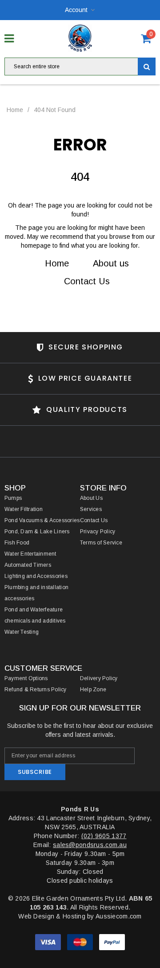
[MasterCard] (81, 943)
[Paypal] (112, 943)
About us (111, 263)
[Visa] (49, 943)
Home (15, 109)
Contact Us (87, 281)
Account (76, 9)
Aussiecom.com (119, 916)
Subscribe (35, 772)
